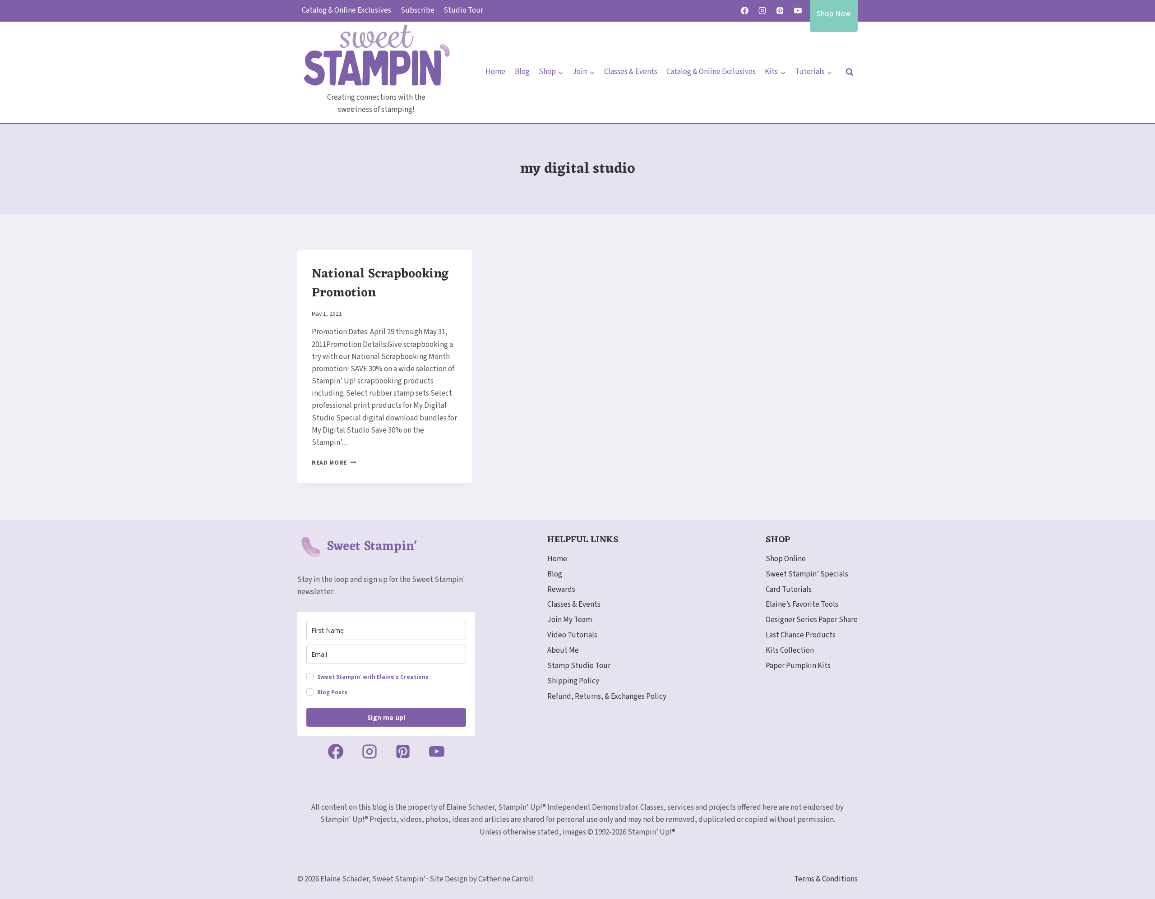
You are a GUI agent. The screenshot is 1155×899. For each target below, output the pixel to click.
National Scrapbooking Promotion (380, 283)
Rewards (561, 589)
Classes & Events (630, 71)
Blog (522, 71)
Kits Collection (790, 650)
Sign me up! (386, 717)
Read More (334, 462)
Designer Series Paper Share (812, 619)
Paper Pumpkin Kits (798, 665)
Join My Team (569, 619)
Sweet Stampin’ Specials (807, 574)
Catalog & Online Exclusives (346, 10)
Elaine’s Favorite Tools (802, 604)
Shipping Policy (573, 681)
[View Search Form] (849, 72)
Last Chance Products (801, 635)
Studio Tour (463, 10)
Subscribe (417, 10)
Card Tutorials (789, 589)
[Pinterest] (780, 10)
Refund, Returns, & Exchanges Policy (606, 696)
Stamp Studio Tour (578, 665)
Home (495, 71)
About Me (563, 650)
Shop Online (786, 558)
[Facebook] (745, 10)
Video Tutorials (572, 635)
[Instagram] (762, 10)
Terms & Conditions (826, 879)
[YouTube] (797, 10)
